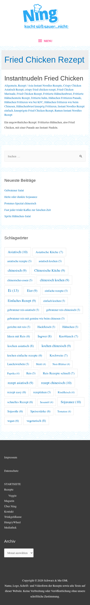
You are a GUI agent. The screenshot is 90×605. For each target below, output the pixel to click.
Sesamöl (46, 402)
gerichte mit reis (18, 327)
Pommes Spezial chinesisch (20, 203)
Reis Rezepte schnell (59, 373)
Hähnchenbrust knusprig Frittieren (36, 106)
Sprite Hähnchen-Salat (17, 216)
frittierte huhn (39, 98)
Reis (31, 373)
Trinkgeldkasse (13, 517)
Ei (13, 290)
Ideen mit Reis (18, 336)
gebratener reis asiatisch (23, 310)
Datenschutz (11, 471)
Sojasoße (15, 411)
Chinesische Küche (49, 270)
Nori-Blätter (61, 364)
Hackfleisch (46, 327)
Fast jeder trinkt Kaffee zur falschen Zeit (27, 210)
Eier (32, 290)
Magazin (9, 501)
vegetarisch (36, 420)
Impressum (10, 457)
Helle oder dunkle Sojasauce (20, 197)
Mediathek (10, 527)
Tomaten (64, 411)
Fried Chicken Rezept (29, 94)
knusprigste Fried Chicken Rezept (33, 110)
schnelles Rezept (20, 402)
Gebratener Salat (14, 190)
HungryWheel (12, 522)
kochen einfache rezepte (24, 355)
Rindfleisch (66, 392)
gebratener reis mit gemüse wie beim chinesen (36, 318)
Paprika (13, 373)
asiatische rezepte (19, 261)
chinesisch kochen (54, 280)
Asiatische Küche (49, 252)
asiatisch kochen (50, 261)
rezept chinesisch (56, 382)
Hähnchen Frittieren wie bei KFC (23, 102)
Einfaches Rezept (22, 300)
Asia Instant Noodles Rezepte (45, 85)
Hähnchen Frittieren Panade (65, 98)
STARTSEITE (12, 484)
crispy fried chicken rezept (40, 89)
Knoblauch (68, 336)
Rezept (22, 85)
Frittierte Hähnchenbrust (57, 94)
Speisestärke (40, 411)
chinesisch (17, 270)
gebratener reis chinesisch (63, 310)
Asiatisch (18, 251)
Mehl (41, 364)
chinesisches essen (19, 280)
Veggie (12, 495)
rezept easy (16, 392)
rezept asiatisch (20, 382)
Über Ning (10, 506)
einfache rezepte (56, 291)
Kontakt (9, 511)
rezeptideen (42, 392)
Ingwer (44, 336)
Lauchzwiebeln (18, 364)
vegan (13, 421)
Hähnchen (70, 327)
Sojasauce (71, 401)
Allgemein (10, 85)
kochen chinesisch (56, 345)
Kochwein (59, 355)
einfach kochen (54, 301)
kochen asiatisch (21, 345)
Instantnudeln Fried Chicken (43, 78)
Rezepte (8, 489)
